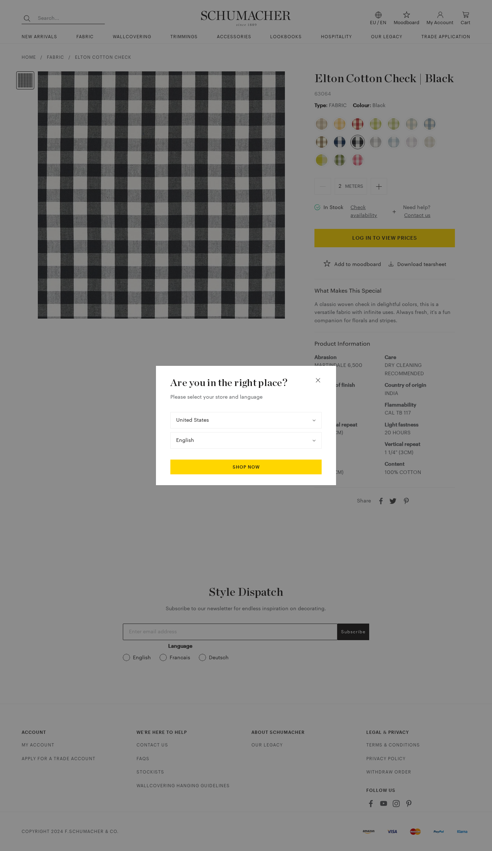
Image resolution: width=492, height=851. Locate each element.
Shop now (246, 467)
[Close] (318, 380)
